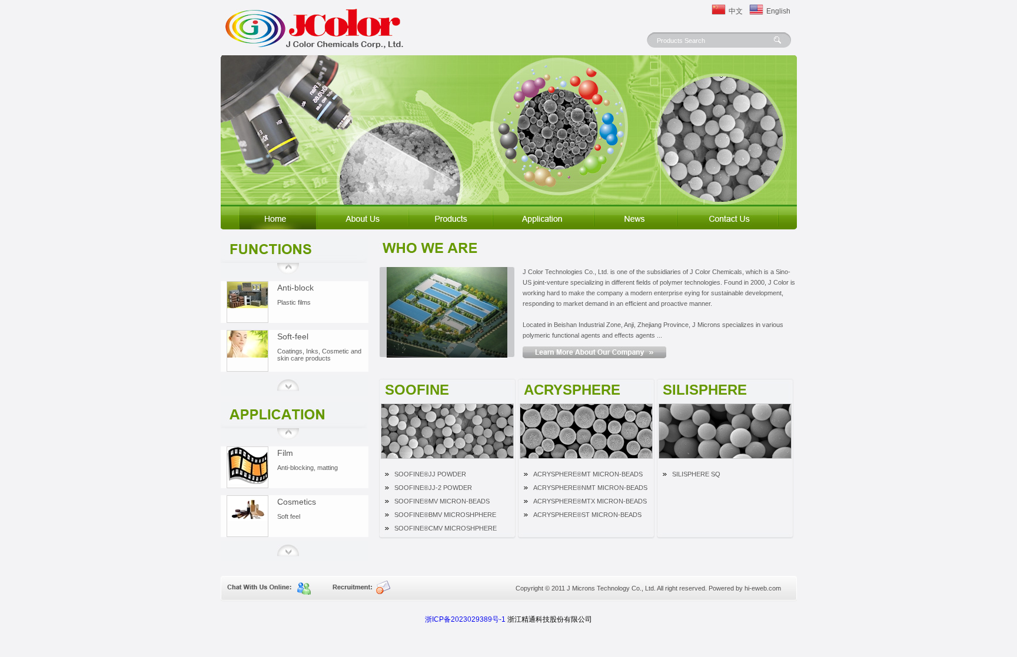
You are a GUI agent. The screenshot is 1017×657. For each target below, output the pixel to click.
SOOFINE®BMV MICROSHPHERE (445, 514)
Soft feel (288, 516)
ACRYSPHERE (572, 389)
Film (285, 453)
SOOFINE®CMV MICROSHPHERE (445, 528)
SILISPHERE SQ (696, 474)
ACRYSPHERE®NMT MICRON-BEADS (590, 487)
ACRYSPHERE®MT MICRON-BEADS (588, 474)
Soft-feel (292, 336)
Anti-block (295, 287)
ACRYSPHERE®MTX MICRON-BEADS (590, 501)
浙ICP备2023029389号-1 (465, 619)
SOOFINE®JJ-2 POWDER (433, 487)
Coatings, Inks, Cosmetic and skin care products (319, 355)
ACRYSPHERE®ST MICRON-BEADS (587, 514)
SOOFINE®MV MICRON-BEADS (442, 501)
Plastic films (294, 302)
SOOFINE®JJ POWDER (430, 474)
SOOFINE (417, 389)
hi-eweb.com (763, 588)
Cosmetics (296, 501)
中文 (736, 11)
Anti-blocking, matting (307, 467)
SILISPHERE (705, 389)
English (775, 11)
